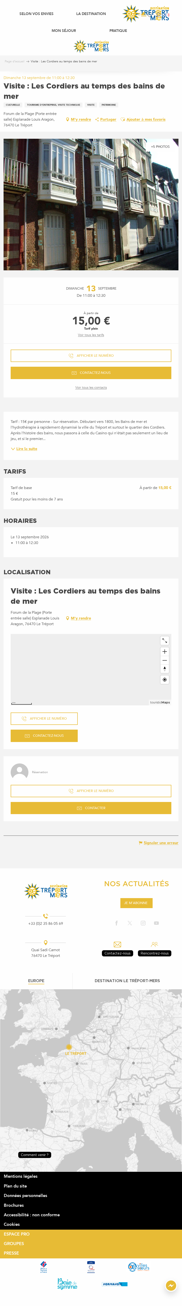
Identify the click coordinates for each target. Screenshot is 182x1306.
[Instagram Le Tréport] (143, 923)
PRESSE (11, 1253)
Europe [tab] (36, 981)
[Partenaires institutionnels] (43, 1267)
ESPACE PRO (17, 1234)
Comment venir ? (35, 1155)
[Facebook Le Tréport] (116, 923)
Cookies (12, 1224)
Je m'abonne (136, 903)
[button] (158, 15)
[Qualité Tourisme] (91, 1267)
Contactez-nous (118, 953)
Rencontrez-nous (155, 953)
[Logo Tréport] (46, 891)
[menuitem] (36, 14)
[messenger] (171, 1290)
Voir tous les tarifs (91, 335)
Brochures (14, 1205)
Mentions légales (20, 1176)
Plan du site (15, 1186)
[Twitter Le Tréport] (129, 923)
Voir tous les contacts (91, 387)
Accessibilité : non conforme (32, 1215)
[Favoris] (150, 15)
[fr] (167, 15)
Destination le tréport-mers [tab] (127, 981)
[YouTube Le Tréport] (156, 923)
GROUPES (14, 1244)
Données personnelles (25, 1196)
